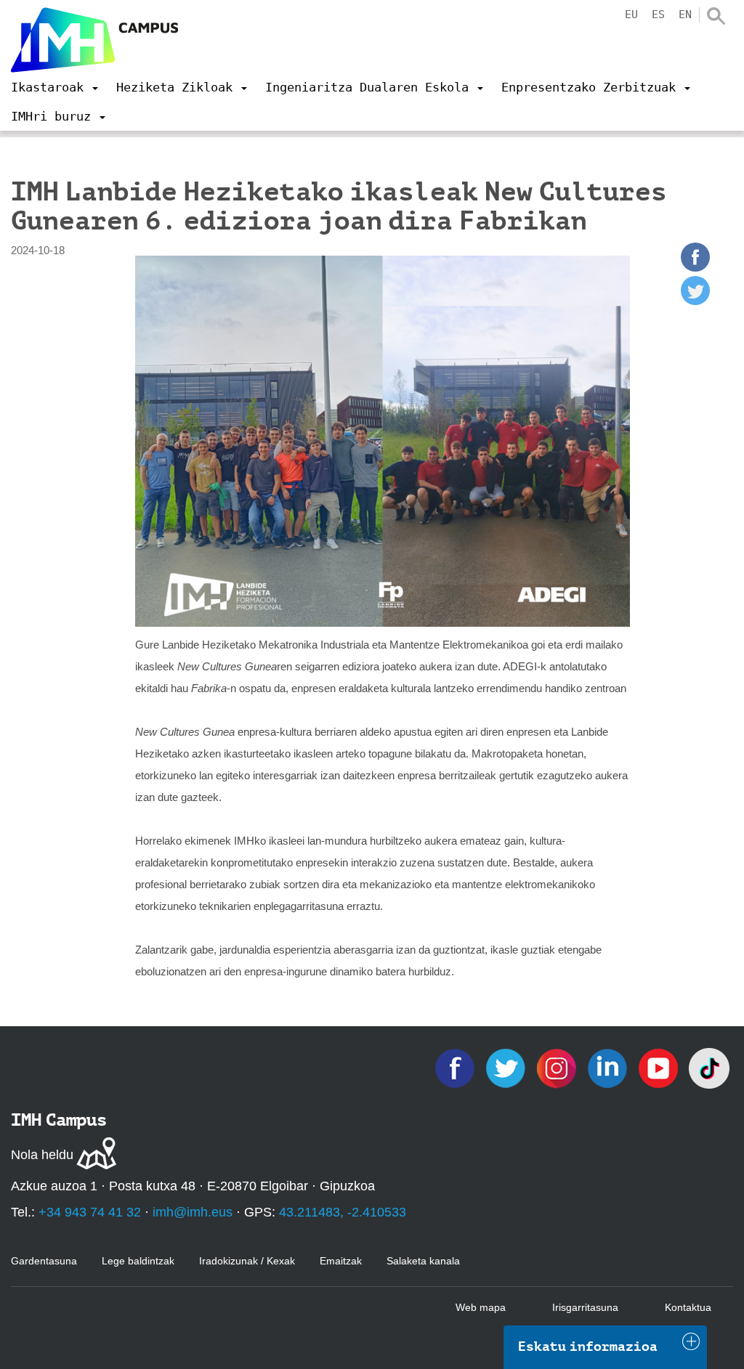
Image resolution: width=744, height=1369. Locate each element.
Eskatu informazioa (588, 1346)
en (685, 14)
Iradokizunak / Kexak (247, 1261)
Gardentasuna (44, 1261)
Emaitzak (341, 1261)
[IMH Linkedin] (608, 1067)
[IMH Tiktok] (709, 1067)
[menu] (54, 87)
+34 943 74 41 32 (90, 1212)
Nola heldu (42, 1154)
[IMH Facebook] (456, 1067)
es (658, 14)
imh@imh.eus (192, 1212)
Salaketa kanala (423, 1261)
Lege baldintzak (138, 1261)
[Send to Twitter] (695, 301)
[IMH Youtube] (659, 1067)
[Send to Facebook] (695, 267)
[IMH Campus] (94, 40)
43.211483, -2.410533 (342, 1212)
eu (631, 14)
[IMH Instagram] (558, 1067)
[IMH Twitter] (507, 1067)
